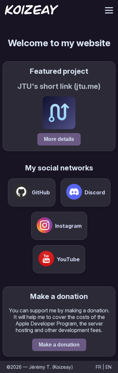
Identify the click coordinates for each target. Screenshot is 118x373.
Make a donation (59, 344)
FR (98, 367)
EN (108, 367)
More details (59, 139)
